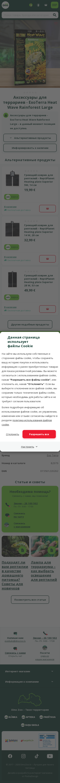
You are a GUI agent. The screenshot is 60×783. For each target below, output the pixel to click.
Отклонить (12, 434)
